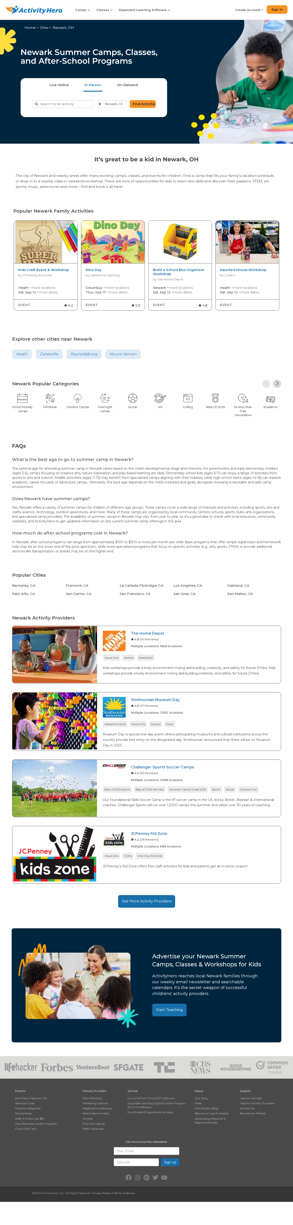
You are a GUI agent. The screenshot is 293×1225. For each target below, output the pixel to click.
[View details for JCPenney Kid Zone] (54, 854)
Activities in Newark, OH (31, 1098)
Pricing (87, 1118)
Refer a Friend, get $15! (29, 1118)
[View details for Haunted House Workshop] (247, 242)
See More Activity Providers (146, 901)
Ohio (44, 27)
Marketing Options (95, 1103)
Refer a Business (93, 1128)
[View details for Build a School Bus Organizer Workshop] (180, 242)
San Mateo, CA (240, 594)
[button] (266, 384)
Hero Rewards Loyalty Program (36, 1123)
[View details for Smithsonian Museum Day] (54, 720)
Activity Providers (94, 1091)
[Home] (33, 9)
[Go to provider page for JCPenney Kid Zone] (114, 839)
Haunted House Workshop (243, 270)
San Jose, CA (185, 594)
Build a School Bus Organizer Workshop (178, 272)
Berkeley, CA (23, 585)
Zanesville (49, 354)
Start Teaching (169, 1010)
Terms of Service (124, 1193)
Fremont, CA (77, 585)
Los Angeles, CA (188, 585)
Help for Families (251, 1098)
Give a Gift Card (25, 1128)
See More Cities (25, 1103)
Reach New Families (96, 1113)
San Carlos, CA (78, 594)
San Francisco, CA (135, 594)
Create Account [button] (248, 10)
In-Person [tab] (92, 85)
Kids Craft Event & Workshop (43, 270)
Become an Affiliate (253, 1113)
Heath (22, 354)
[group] (46, 265)
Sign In (277, 9)
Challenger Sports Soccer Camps (162, 767)
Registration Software (97, 1108)
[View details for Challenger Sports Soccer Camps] (54, 788)
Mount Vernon (123, 354)
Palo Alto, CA (23, 594)
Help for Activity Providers (257, 1103)
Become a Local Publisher (212, 1113)
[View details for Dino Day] (113, 242)
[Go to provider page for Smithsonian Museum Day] (114, 708)
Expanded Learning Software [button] (143, 10)
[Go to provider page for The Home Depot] (114, 641)
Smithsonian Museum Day (155, 700)
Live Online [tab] (59, 85)
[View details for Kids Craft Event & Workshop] (45, 242)
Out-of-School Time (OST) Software (151, 1098)
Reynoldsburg (84, 354)
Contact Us (247, 1108)
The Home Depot (147, 633)
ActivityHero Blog (206, 1108)
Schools (132, 1091)
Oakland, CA (238, 585)
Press (198, 1103)
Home (30, 27)
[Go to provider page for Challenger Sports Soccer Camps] (114, 767)
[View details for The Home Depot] (54, 654)
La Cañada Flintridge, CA (141, 585)
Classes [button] (103, 10)
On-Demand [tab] (127, 85)
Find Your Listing (94, 1123)
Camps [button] (81, 10)
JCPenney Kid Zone (149, 833)
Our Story (201, 1098)
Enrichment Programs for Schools (150, 1112)
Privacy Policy (101, 1193)
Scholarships (23, 1113)
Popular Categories (28, 1108)
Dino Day (94, 270)
